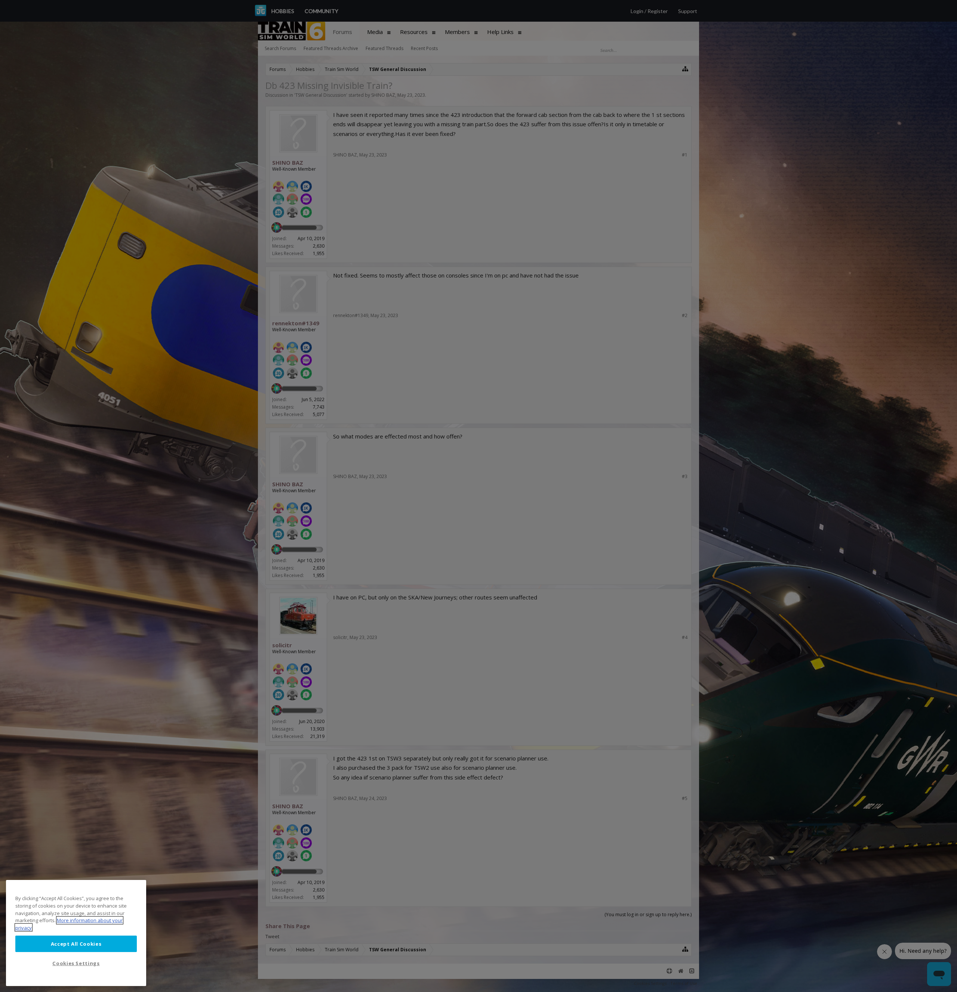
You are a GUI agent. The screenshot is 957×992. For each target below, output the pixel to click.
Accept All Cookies (76, 943)
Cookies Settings (76, 963)
